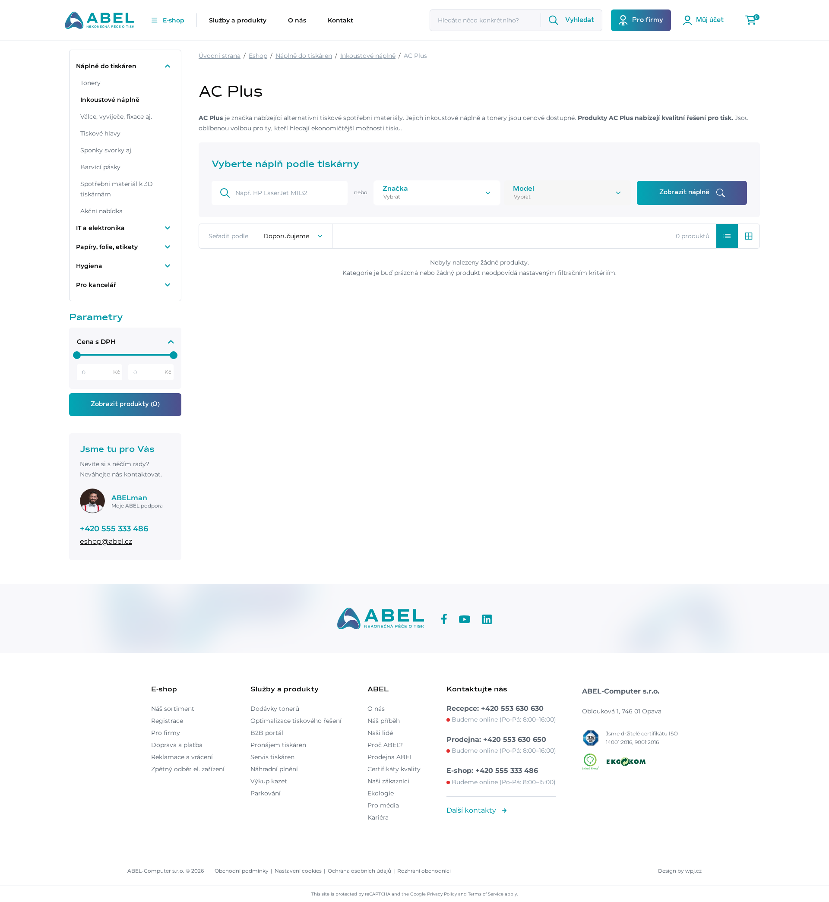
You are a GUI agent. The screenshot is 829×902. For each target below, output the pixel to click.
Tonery (90, 83)
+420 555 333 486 (114, 528)
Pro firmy (165, 733)
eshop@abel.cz (106, 541)
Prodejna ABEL (390, 757)
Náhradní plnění (274, 769)
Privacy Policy (442, 894)
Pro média (383, 805)
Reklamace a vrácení (182, 757)
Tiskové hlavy (100, 133)
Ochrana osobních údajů (359, 870)
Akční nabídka (101, 211)
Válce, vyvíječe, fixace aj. (116, 116)
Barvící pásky (100, 167)
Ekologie (380, 793)
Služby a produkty (237, 20)
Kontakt (340, 20)
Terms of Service (485, 894)
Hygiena (89, 266)
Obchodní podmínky (242, 870)
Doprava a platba (177, 745)
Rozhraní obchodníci (424, 870)
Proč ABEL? (385, 745)
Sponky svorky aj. (106, 150)
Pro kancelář (96, 285)
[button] (727, 236)
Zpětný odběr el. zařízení (188, 769)
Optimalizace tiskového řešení (296, 721)
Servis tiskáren (272, 757)
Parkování (265, 793)
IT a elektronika (100, 228)
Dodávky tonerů (274, 709)
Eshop (258, 56)
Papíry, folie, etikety (107, 247)
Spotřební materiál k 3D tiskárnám (116, 189)
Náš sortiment (172, 709)
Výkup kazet (268, 781)
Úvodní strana (219, 56)
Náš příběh (383, 721)
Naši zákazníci (388, 781)
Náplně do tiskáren (106, 66)
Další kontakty (472, 810)
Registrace (167, 721)
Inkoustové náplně (109, 100)
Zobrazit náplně (684, 192)
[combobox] (425, 196)
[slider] (77, 355)
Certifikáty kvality (394, 769)
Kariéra (378, 817)
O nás (297, 20)
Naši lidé (380, 733)
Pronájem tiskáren (278, 745)
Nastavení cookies (298, 870)
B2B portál (266, 733)
